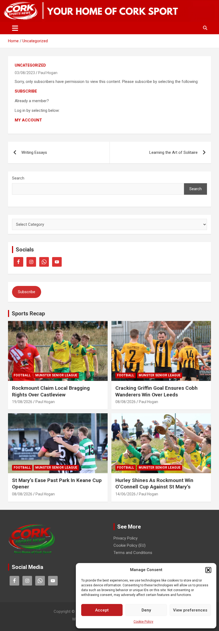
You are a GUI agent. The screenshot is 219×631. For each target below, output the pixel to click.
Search (18, 178)
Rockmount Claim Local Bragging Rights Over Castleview (51, 391)
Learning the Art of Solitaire (173, 152)
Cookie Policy (143, 622)
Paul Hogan (47, 73)
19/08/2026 (22, 402)
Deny (146, 610)
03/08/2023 (25, 73)
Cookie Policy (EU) (130, 545)
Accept (102, 610)
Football (22, 375)
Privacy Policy (126, 538)
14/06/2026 (125, 494)
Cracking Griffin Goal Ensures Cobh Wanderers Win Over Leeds (156, 391)
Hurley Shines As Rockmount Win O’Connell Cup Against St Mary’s (154, 483)
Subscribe (26, 291)
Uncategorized (30, 65)
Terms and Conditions (133, 552)
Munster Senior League (56, 375)
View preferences (190, 610)
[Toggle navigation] (15, 28)
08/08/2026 (125, 402)
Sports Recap (28, 313)
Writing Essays (34, 152)
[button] (208, 570)
